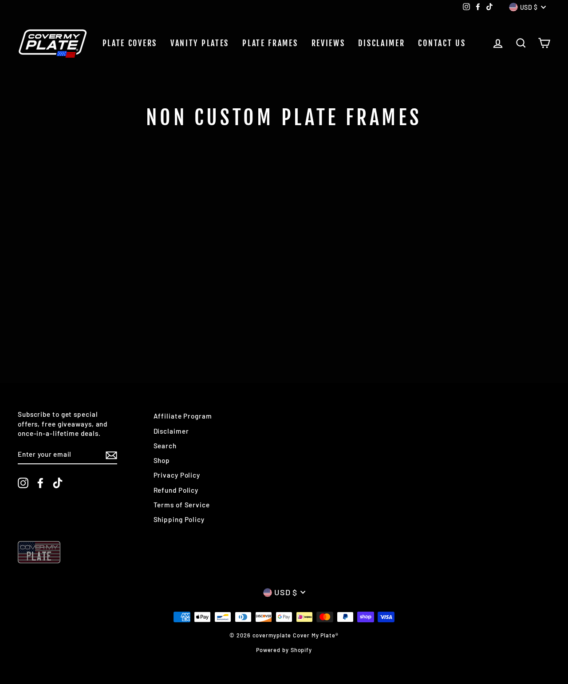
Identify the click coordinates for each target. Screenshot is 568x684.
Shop (162, 460)
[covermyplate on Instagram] (23, 483)
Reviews (328, 43)
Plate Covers (130, 43)
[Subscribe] (111, 454)
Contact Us (441, 43)
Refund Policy (176, 490)
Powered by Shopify (284, 649)
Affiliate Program (183, 416)
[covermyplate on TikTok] (57, 483)
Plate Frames (270, 43)
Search (165, 446)
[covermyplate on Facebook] (40, 483)
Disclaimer (381, 43)
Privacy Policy (177, 475)
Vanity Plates (199, 43)
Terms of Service (182, 505)
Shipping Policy (179, 519)
